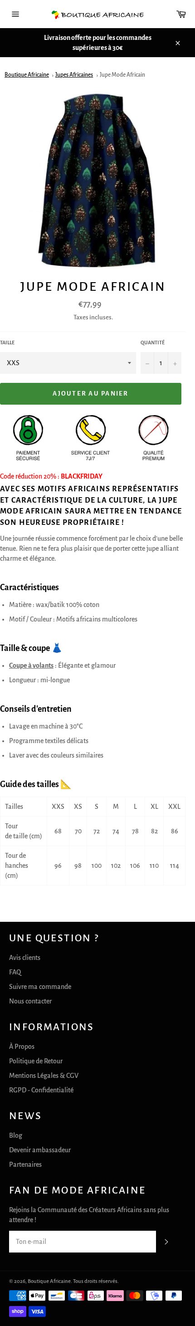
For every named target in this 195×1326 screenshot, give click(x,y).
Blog (15, 1135)
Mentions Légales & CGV (43, 1075)
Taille (7, 342)
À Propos (21, 1046)
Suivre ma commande (40, 986)
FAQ (15, 972)
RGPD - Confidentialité (41, 1090)
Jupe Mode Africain (122, 75)
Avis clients (24, 957)
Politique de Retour (36, 1061)
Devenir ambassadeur (40, 1150)
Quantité (153, 342)
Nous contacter (30, 1001)
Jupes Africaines (74, 75)
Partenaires (25, 1164)
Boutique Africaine (27, 75)
